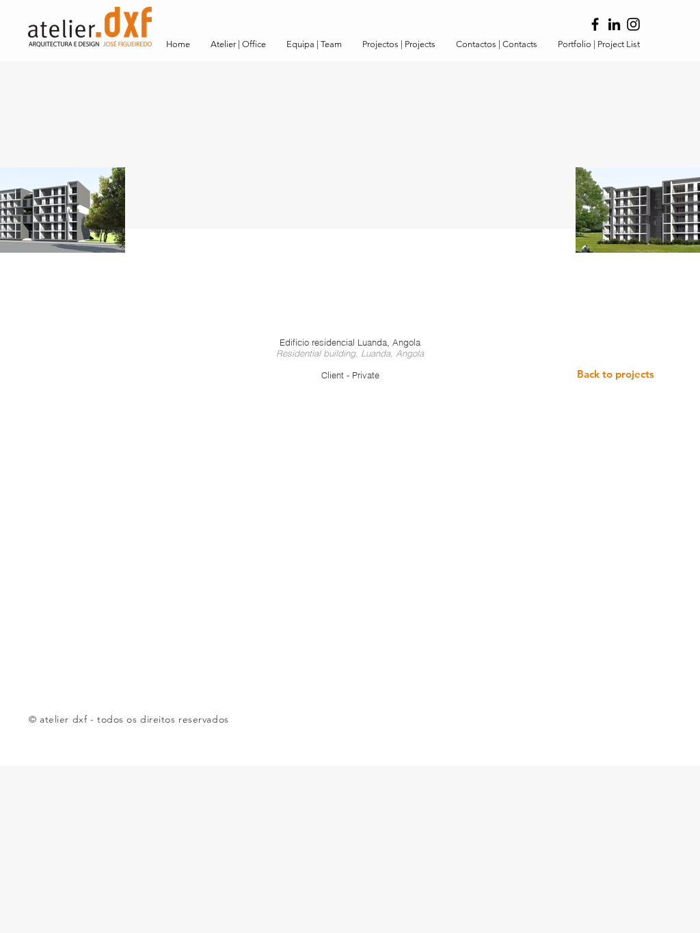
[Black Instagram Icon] (633, 24)
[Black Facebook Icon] (595, 24)
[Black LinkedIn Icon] (614, 24)
